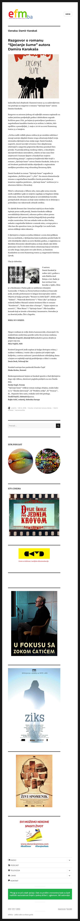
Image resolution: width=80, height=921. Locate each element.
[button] (10, 515)
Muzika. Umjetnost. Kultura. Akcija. (40, 408)
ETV (13, 909)
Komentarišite (20, 410)
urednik (13, 408)
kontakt (69, 909)
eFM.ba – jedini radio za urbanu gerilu (20, 915)
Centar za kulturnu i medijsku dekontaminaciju (34, 561)
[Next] (58, 461)
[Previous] (10, 461)
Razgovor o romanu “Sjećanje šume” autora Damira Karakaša (29, 44)
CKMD (18, 909)
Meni (68, 14)
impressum (62, 909)
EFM (9, 909)
